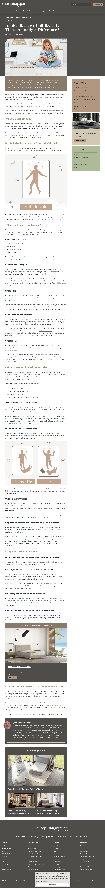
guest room (17, 350)
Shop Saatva (98, 5)
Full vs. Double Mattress (35, 856)
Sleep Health (27, 11)
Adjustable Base (7, 853)
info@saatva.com (59, 846)
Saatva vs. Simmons (34, 859)
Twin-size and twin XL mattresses (16, 407)
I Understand (52, 884)
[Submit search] (89, 4)
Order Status (58, 859)
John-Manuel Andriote (22, 34)
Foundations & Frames (81, 154)
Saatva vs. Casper (33, 867)
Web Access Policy (59, 869)
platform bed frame (45, 331)
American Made (85, 853)
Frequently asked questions (82, 103)
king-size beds (48, 219)
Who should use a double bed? (83, 96)
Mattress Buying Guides (81, 157)
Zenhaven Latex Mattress (19, 666)
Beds (3, 851)
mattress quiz (16, 714)
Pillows (4, 861)
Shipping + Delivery (60, 856)
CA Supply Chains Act (83, 881)
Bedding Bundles (7, 848)
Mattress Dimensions (34, 851)
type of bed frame (22, 574)
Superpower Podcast (86, 869)
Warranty (57, 867)
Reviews (56, 848)
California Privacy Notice (96, 881)
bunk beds (33, 281)
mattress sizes (24, 113)
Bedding (16, 11)
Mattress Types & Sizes (22, 18)
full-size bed (41, 111)
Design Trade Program (87, 856)
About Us (83, 846)
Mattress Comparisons (81, 164)
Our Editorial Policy (86, 867)
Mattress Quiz (32, 848)
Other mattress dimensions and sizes (85, 99)
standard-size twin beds (45, 133)
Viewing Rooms (85, 851)
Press (82, 848)
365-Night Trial (58, 864)
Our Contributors (85, 861)
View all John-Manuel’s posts (20, 739)
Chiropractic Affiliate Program (89, 859)
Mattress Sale (32, 846)
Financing (57, 861)
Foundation (5, 856)
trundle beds (22, 281)
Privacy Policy (72, 881)
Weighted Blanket (7, 864)
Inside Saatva (53, 11)
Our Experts (83, 864)
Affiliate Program (7, 869)
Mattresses (5, 11)
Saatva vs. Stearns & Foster (36, 864)
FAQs (55, 853)
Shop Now (12, 677)
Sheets (4, 859)
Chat (55, 851)
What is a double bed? (81, 87)
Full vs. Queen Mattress (35, 853)
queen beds (36, 219)
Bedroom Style (40, 11)
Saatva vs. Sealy (33, 861)
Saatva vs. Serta (33, 869)
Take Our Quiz (80, 140)
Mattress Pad (6, 867)
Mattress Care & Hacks (81, 161)
